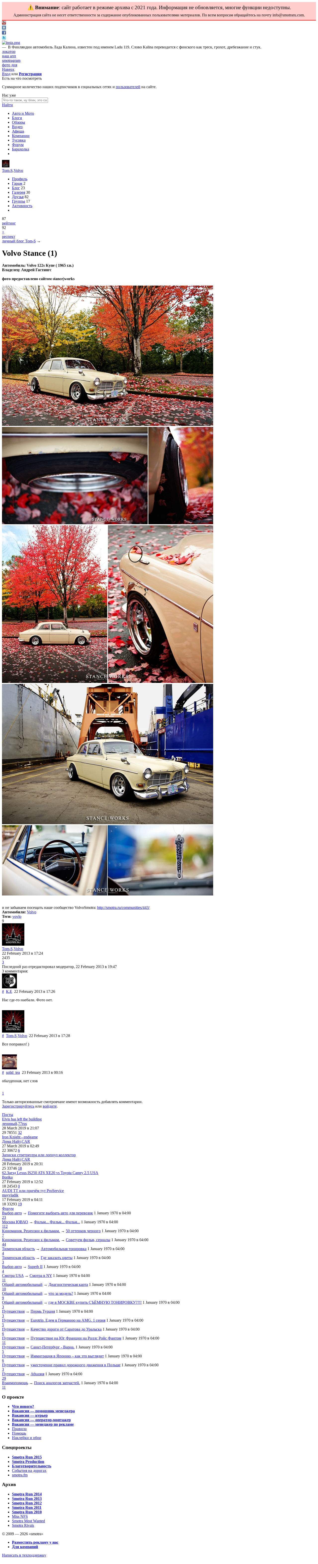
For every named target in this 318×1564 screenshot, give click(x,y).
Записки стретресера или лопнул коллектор (39, 1155)
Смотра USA (13, 1275)
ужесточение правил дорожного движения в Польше (75, 1365)
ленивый (9, 1123)
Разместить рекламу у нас (35, 1542)
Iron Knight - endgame (20, 1137)
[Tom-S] (5, 166)
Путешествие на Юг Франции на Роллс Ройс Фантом (76, 1338)
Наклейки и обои (26, 1438)
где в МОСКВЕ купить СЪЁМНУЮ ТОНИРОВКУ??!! (95, 1302)
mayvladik (10, 1195)
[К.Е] (9, 987)
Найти (7, 105)
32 (20, 1132)
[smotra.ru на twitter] (4, 38)
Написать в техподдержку (24, 1555)
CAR (26, 1141)
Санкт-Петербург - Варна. (53, 1347)
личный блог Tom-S (19, 241)
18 (20, 1168)
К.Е (9, 991)
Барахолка (20, 149)
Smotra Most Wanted (28, 1521)
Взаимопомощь (15, 1383)
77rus (22, 1123)
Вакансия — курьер (30, 1415)
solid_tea (13, 1072)
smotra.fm (20, 1475)
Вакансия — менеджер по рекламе (43, 1424)
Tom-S (7, 170)
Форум (18, 145)
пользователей (128, 87)
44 (4, 1244)
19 (20, 1204)
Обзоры (18, 122)
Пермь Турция (43, 1311)
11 (4, 1280)
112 (5, 1226)
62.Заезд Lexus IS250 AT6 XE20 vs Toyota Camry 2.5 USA (50, 1173)
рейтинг (9, 223)
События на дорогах (29, 1470)
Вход (6, 74)
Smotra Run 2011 (26, 1507)
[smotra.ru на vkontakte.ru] (4, 28)
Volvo (18, 170)
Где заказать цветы (57, 1258)
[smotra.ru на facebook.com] (4, 33)
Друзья (18, 197)
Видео (17, 127)
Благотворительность (31, 1466)
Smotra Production (28, 1461)
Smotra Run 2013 (27, 1498)
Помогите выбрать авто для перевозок (60, 1213)
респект (8, 236)
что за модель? (60, 1293)
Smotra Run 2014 (27, 1494)
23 (4, 1217)
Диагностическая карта (68, 1284)
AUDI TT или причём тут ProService (33, 1191)
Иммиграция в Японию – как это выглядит (67, 1356)
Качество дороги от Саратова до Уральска (66, 1329)
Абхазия (37, 1374)
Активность (22, 206)
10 (4, 1289)
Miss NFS (20, 1516)
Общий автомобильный (22, 1284)
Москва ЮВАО (15, 1222)
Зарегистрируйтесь (18, 1106)
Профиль (19, 179)
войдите (50, 1106)
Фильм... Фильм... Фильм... (57, 1222)
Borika (7, 1177)
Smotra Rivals (23, 1525)
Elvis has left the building (22, 1119)
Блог (16, 188)
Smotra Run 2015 (27, 1457)
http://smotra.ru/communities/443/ (123, 907)
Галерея (18, 192)
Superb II (35, 1267)
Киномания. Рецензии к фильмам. (31, 1231)
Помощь (19, 1433)
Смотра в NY (41, 1275)
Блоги (17, 118)
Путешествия (13, 1311)
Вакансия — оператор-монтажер (41, 1420)
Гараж (17, 183)
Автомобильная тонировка (63, 1249)
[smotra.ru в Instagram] (11, 42)
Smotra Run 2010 (27, 1512)
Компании (21, 136)
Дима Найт (11, 1141)
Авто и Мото (23, 113)
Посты (7, 1115)
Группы (18, 201)
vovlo (16, 916)
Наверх (8, 69)
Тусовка (19, 140)
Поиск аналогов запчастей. (57, 1383)
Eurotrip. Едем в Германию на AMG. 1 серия (68, 1320)
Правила (19, 1429)
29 (4, 1378)
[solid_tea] (9, 1068)
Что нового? (23, 1406)
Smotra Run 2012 (27, 1503)
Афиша (18, 131)
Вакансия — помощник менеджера (43, 1411)
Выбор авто (12, 1213)
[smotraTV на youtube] (4, 23)
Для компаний (25, 1547)
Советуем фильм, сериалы (88, 1240)
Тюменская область (18, 1249)
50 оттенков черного (83, 1231)
